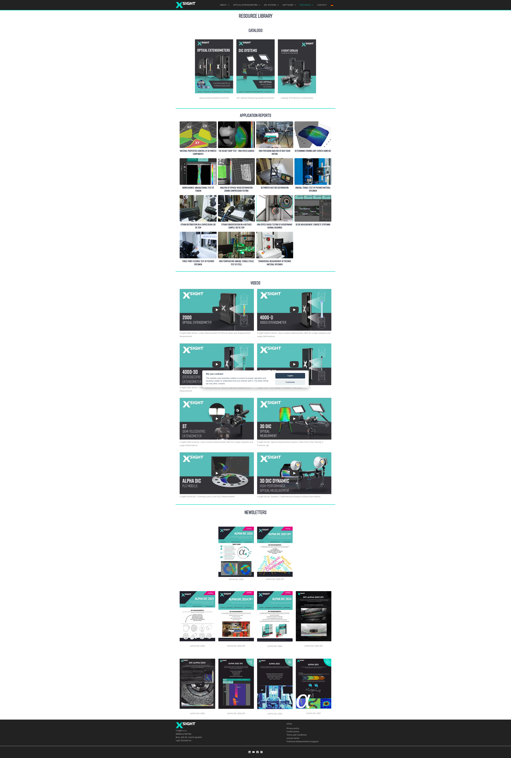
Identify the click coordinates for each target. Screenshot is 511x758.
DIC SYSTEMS (270, 5)
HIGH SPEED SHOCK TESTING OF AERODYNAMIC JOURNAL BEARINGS (274, 208)
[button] (228, 5)
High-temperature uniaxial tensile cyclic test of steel (236, 245)
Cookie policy (293, 732)
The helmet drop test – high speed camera (236, 134)
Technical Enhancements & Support (302, 742)
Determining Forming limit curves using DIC (312, 134)
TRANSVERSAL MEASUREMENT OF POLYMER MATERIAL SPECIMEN (274, 245)
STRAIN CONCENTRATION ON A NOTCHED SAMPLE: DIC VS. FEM (236, 208)
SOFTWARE (288, 5)
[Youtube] (253, 752)
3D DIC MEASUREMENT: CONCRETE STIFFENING (312, 208)
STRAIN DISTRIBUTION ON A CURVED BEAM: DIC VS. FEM (198, 208)
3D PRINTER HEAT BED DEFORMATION (274, 171)
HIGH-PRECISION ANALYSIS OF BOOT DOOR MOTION (274, 134)
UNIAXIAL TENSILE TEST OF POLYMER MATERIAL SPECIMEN (312, 171)
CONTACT (322, 5)
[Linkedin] (249, 752)
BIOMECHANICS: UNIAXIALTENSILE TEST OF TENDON (198, 171)
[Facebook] (257, 752)
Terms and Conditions (297, 735)
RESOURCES (305, 5)
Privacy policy (293, 728)
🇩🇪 (332, 5)
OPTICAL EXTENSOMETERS (245, 5)
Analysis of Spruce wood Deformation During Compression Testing (236, 171)
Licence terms (293, 738)
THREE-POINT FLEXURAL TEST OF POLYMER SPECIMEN (198, 245)
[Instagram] (261, 752)
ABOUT (223, 5)
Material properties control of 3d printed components (198, 134)
